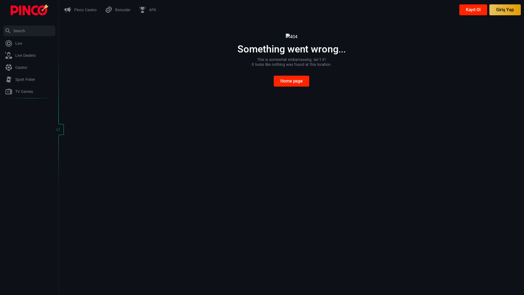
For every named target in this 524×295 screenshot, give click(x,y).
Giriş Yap (505, 9)
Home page (291, 81)
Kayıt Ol (473, 9)
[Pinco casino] (29, 9)
